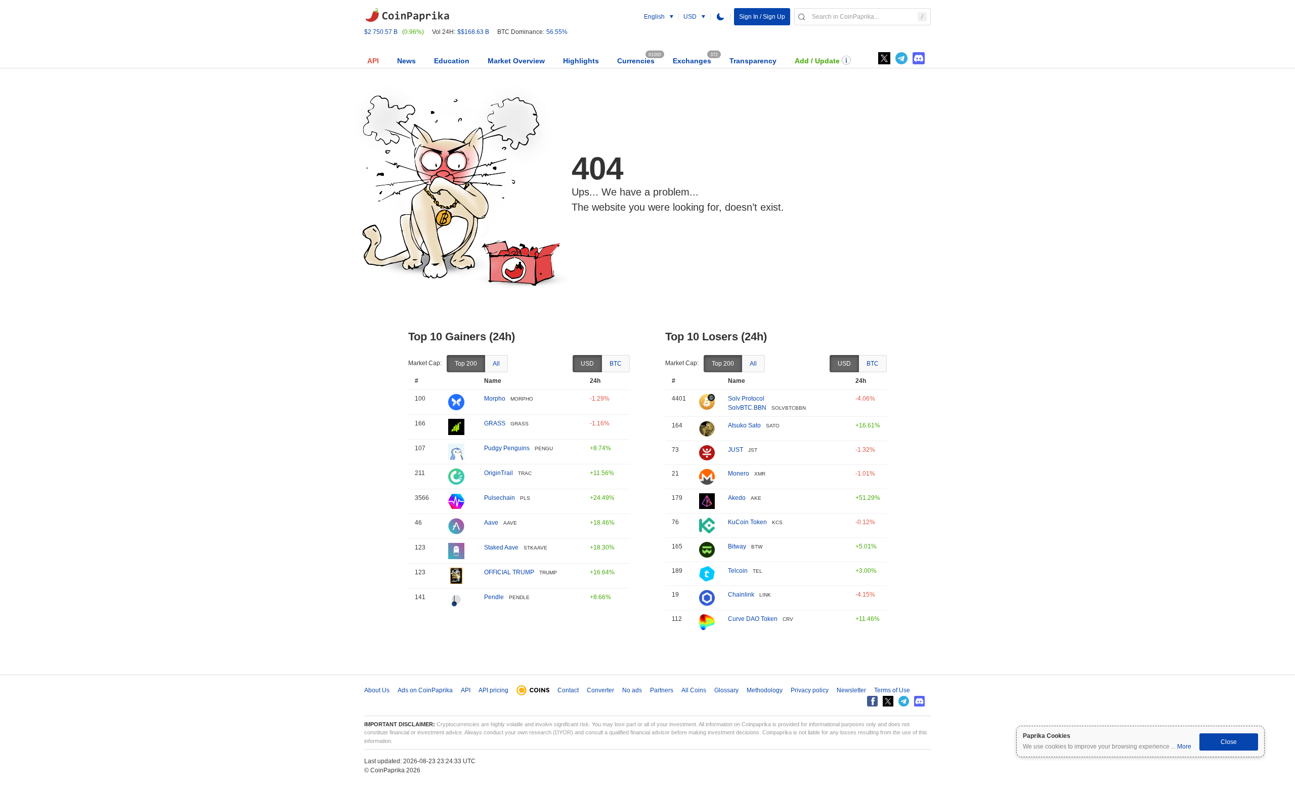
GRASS (494, 423)
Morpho (494, 398)
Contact (568, 690)
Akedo (737, 497)
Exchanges (692, 61)
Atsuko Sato (744, 425)
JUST (735, 449)
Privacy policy (810, 690)
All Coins (693, 690)
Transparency (752, 61)
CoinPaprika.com (407, 15)
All (496, 363)
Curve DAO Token (753, 618)
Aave (491, 522)
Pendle (494, 597)
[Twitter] (884, 58)
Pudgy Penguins (507, 448)
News (406, 61)
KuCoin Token (747, 522)
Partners (661, 690)
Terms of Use (892, 690)
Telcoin (738, 570)
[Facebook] (872, 701)
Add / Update (817, 61)
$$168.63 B (473, 31)
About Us (377, 690)
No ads (632, 690)
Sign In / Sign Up (762, 16)
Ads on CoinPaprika (425, 690)
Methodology (765, 690)
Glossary (726, 690)
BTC (616, 363)
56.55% (557, 31)
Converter (600, 690)
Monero (738, 473)
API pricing (493, 690)
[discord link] (919, 58)
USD (587, 363)
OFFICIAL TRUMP (509, 572)
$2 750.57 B (381, 31)
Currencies (636, 61)
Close (1229, 741)
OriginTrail (498, 473)
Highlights (581, 61)
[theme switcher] (720, 16)
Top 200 (466, 363)
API (373, 61)
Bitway (737, 546)
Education (451, 61)
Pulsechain (499, 497)
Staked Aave (501, 547)
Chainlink (741, 594)
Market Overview (516, 61)
